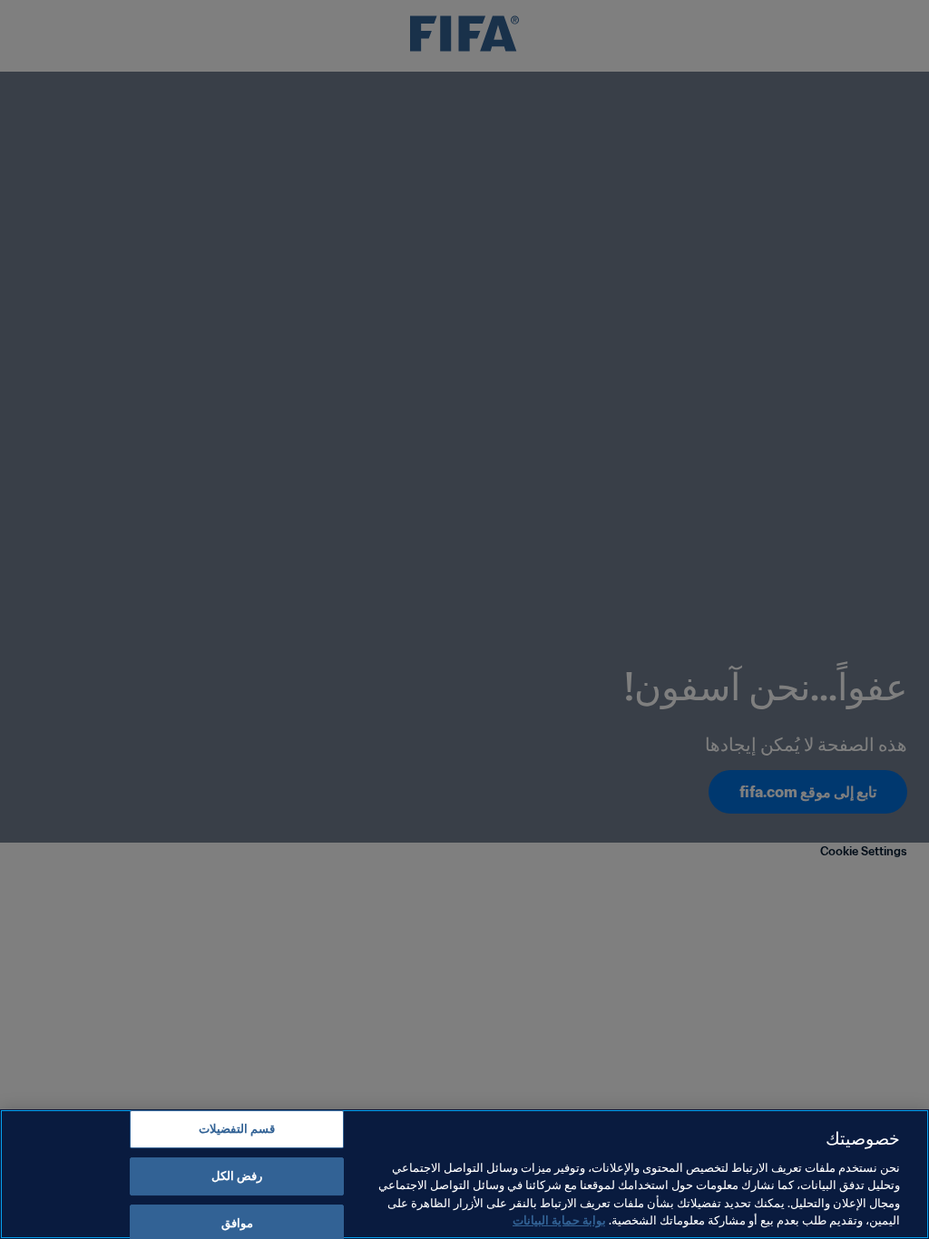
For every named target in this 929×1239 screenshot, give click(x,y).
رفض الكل (236, 1176)
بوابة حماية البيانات (559, 1220)
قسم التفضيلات (237, 1129)
